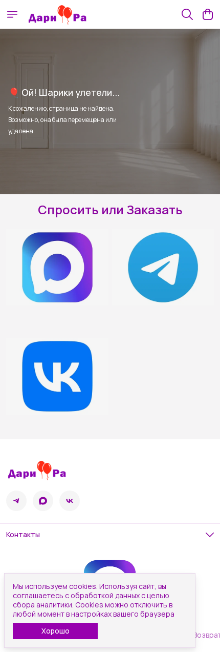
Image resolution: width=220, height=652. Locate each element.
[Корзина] (208, 14)
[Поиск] (187, 14)
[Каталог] (12, 14)
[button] (16, 501)
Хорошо (55, 631)
